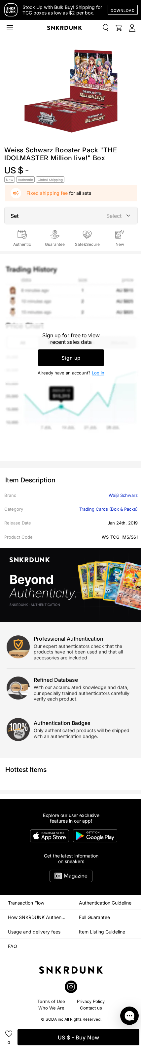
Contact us (91, 1007)
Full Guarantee (94, 917)
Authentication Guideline (105, 903)
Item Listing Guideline (102, 931)
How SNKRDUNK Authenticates (39, 917)
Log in (98, 372)
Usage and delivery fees (34, 931)
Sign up (71, 358)
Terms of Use (51, 1001)
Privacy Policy (91, 1001)
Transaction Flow (26, 903)
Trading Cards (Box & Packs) (108, 509)
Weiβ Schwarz (123, 495)
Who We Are (51, 1007)
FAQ (12, 946)
